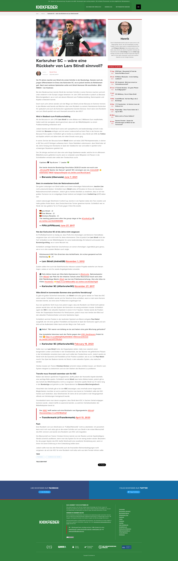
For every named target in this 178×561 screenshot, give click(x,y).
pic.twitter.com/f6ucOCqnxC (79, 173)
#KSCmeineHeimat (80, 337)
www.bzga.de (73, 529)
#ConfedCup (87, 219)
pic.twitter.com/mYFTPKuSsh (50, 339)
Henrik (43, 13)
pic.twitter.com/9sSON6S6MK (51, 221)
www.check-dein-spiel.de (84, 529)
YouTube (121, 523)
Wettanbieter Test (123, 515)
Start (37, 13)
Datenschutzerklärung (124, 530)
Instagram (121, 521)
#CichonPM (44, 170)
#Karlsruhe (84, 274)
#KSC (45, 410)
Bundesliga (108, 7)
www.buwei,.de (96, 529)
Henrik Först (53, 72)
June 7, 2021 (70, 177)
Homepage (122, 509)
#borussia (43, 413)
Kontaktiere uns (123, 527)
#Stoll (62, 279)
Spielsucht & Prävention (125, 529)
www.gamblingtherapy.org (76, 531)
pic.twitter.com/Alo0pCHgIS (87, 282)
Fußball (40, 457)
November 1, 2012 (75, 261)
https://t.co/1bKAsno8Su (65, 282)
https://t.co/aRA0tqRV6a (55, 337)
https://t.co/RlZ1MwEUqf (57, 413)
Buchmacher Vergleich (93, 7)
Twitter (144, 488)
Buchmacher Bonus (124, 513)
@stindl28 (94, 170)
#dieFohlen (43, 173)
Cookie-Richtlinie (123, 532)
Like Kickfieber (45, 492)
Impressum (122, 534)
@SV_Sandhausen (88, 334)
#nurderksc (49, 282)
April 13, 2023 (83, 417)
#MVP (51, 173)
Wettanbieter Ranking (123, 7)
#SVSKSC (69, 337)
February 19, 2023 (84, 344)
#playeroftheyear (61, 173)
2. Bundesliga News (54, 457)
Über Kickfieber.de (123, 525)
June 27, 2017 (67, 225)
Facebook (53, 488)
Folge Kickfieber (134, 492)
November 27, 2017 (85, 286)
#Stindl (46, 277)
